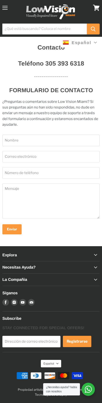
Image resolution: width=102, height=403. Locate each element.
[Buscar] (93, 29)
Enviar (12, 229)
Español (48, 363)
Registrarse (77, 341)
